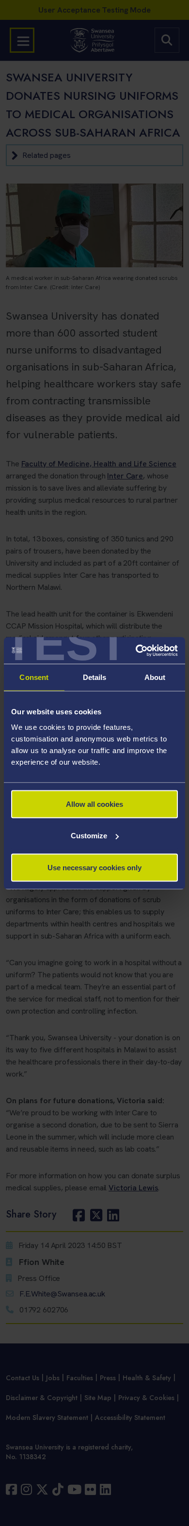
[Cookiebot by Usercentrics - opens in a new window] (136, 650)
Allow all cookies (94, 804)
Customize (89, 836)
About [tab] (155, 677)
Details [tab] (95, 677)
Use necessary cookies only (94, 867)
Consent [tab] (33, 677)
